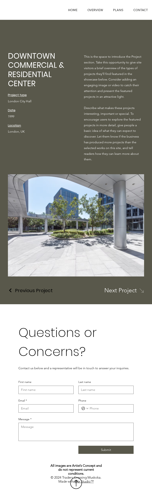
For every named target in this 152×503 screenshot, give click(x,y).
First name (24, 382)
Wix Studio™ (84, 481)
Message (24, 419)
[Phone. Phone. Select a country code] (85, 408)
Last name (84, 382)
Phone (82, 400)
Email (22, 400)
